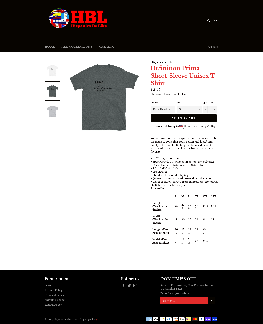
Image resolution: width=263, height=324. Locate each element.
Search (49, 285)
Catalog (107, 46)
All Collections (77, 46)
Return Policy (53, 304)
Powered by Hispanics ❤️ (85, 319)
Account (213, 46)
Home (50, 46)
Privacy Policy (54, 290)
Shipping (156, 94)
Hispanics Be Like (62, 319)
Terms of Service (55, 295)
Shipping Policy (54, 299)
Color (154, 102)
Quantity (209, 102)
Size (179, 102)
